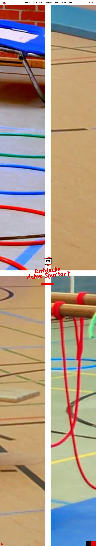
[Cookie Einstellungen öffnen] (2, 544)
